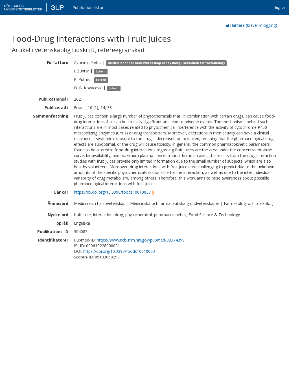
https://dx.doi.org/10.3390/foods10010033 (112, 192)
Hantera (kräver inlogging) (253, 25)
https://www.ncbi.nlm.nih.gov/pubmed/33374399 (141, 240)
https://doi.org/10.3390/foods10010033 (119, 251)
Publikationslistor (88, 7)
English (279, 7)
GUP (57, 7)
